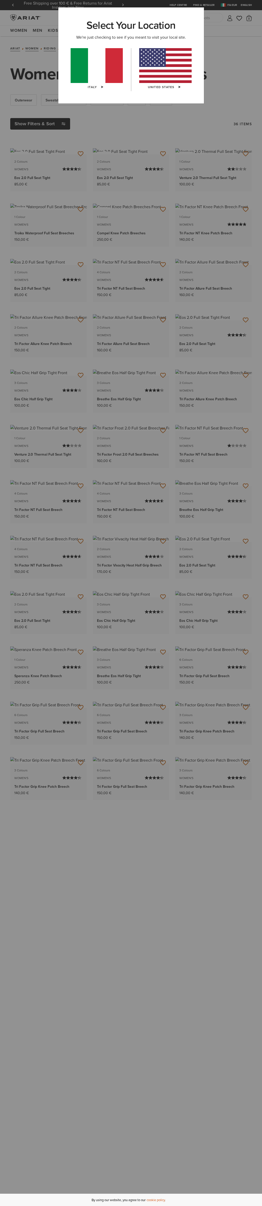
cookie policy (156, 1200)
